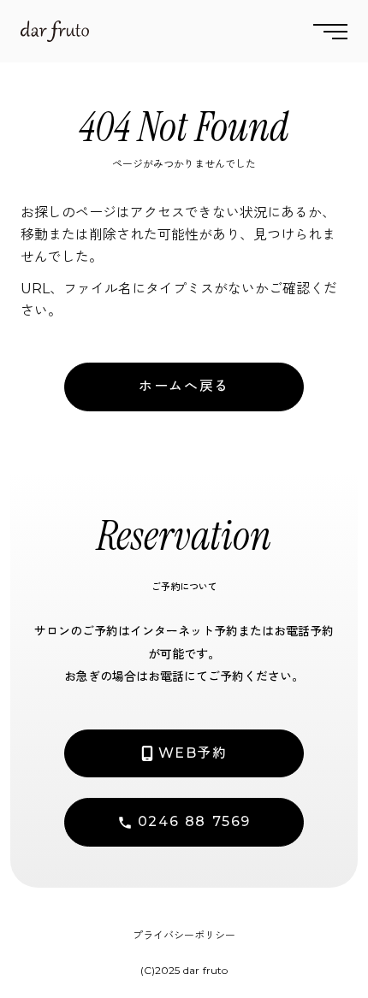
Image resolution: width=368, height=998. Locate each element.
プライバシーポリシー (184, 935)
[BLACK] (55, 31)
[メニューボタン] (330, 31)
